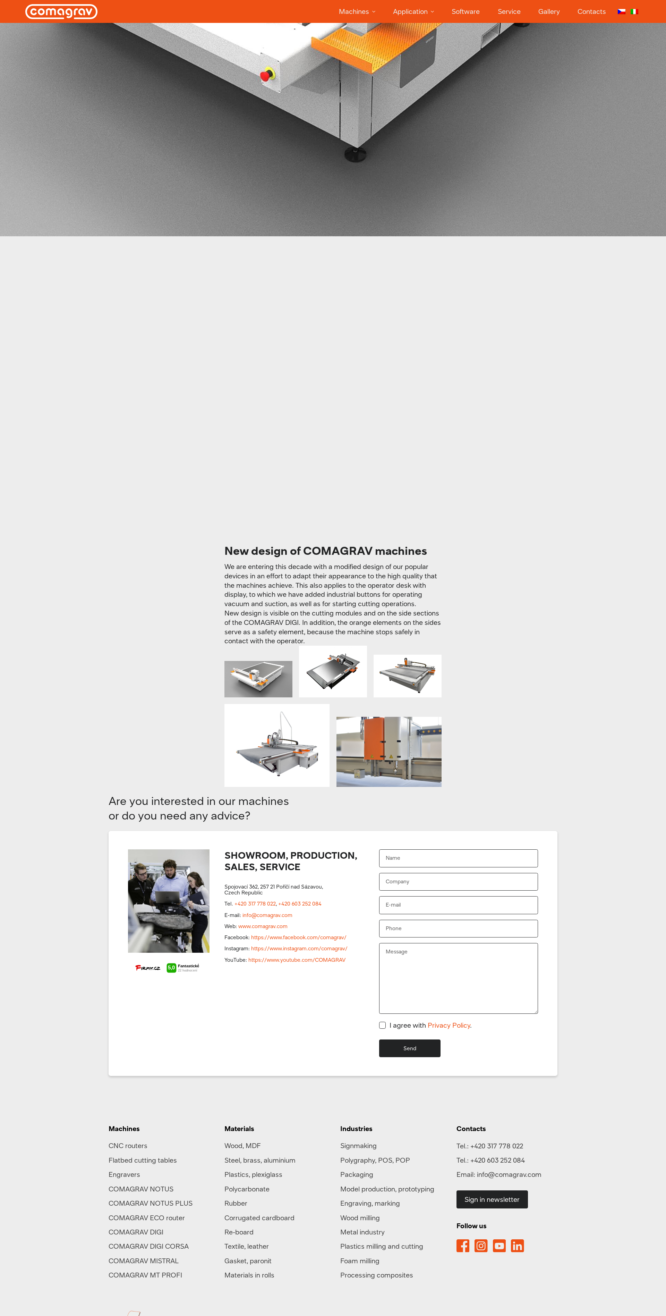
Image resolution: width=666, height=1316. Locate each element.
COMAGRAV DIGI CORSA (149, 1246)
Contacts (592, 11)
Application (410, 11)
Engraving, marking (370, 1203)
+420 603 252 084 (300, 903)
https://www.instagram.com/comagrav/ (299, 948)
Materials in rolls (249, 1275)
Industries (356, 1128)
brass (252, 1160)
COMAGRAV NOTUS (141, 1189)
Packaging (356, 1174)
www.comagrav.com (263, 926)
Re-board (239, 1232)
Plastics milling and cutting (381, 1246)
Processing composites (376, 1275)
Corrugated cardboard (259, 1218)
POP (402, 1160)
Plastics (236, 1174)
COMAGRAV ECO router (147, 1218)
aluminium (280, 1160)
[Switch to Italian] (634, 11)
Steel (232, 1160)
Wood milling (360, 1218)
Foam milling (359, 1261)
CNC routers (128, 1145)
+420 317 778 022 (255, 903)
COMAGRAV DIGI (136, 1232)
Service (509, 11)
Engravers (124, 1174)
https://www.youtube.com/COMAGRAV (296, 960)
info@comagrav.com (267, 915)
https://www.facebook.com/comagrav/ (299, 937)
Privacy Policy (449, 1025)
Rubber (235, 1203)
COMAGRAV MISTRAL (144, 1261)
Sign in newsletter (492, 1199)
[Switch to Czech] (621, 11)
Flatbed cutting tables (143, 1160)
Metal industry (362, 1232)
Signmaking (358, 1145)
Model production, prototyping (387, 1189)
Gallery (549, 11)
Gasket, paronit (248, 1261)
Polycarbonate (247, 1189)
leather (258, 1246)
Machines (354, 11)
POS (385, 1160)
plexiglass (267, 1174)
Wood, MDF (242, 1145)
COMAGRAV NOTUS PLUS (151, 1203)
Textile (234, 1246)
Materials (239, 1128)
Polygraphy (357, 1160)
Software (466, 11)
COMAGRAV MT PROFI (145, 1275)
